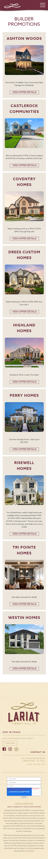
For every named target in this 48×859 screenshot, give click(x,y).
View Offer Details (24, 92)
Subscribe (10, 743)
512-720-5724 (39, 764)
